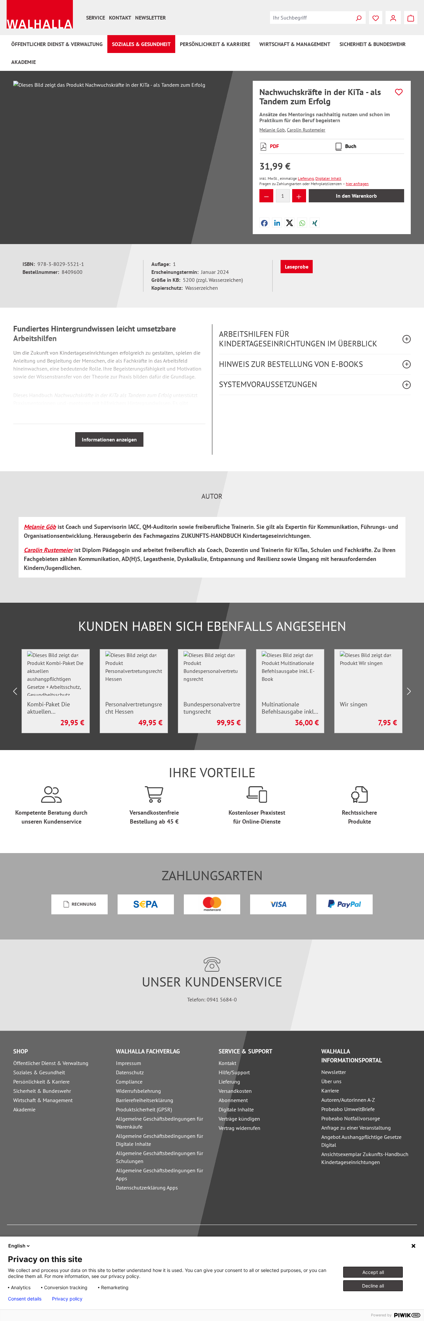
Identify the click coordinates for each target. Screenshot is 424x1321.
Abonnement (233, 1100)
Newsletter (150, 17)
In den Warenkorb (356, 195)
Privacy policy (67, 1298)
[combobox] (310, 17)
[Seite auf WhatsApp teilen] (302, 223)
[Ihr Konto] (393, 17)
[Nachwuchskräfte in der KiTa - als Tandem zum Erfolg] (126, 152)
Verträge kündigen (239, 1118)
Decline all (373, 1286)
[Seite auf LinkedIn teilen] (277, 223)
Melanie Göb (272, 130)
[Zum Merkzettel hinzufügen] (399, 92)
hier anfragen (357, 183)
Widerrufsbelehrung (138, 1091)
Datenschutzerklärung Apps (147, 1187)
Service (95, 17)
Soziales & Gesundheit (39, 1072)
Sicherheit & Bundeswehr (42, 1091)
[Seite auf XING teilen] (314, 223)
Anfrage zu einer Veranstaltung (356, 1127)
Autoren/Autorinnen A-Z (348, 1099)
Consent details (24, 1298)
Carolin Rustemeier (306, 130)
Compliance (129, 1081)
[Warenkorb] (410, 17)
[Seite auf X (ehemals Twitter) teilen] (289, 222)
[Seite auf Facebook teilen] (264, 223)
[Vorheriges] (15, 691)
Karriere (330, 1090)
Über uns (331, 1081)
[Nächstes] (409, 691)
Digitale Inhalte (236, 1109)
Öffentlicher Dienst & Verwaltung (50, 1063)
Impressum (128, 1063)
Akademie (24, 1109)
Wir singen (353, 704)
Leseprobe (296, 266)
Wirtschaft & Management (43, 1100)
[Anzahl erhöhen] (299, 195)
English (17, 1245)
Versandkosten (235, 1091)
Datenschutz (130, 1072)
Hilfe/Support (234, 1072)
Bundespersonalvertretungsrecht (212, 708)
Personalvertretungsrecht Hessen (133, 708)
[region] (126, 152)
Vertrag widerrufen (239, 1128)
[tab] (212, 496)
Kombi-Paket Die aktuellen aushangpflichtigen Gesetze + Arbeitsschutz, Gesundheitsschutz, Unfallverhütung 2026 (55, 708)
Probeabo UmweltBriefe (348, 1109)
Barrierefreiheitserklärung (144, 1100)
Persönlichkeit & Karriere (41, 1081)
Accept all (373, 1272)
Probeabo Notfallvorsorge (350, 1118)
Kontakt (120, 17)
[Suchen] (358, 17)
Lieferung (229, 1081)
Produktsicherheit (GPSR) (144, 1109)
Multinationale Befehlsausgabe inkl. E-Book (288, 708)
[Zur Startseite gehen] (40, 14)
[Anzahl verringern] (266, 195)
